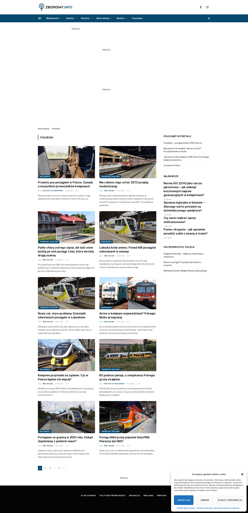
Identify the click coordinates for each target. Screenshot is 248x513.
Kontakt (162, 495)
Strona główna (43, 129)
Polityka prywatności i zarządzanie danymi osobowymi (217, 508)
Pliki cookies (88, 495)
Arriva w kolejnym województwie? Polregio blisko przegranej (127, 315)
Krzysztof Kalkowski (53, 191)
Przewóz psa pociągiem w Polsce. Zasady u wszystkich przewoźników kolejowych (65, 184)
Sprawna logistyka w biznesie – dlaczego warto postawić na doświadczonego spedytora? (184, 206)
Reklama (148, 495)
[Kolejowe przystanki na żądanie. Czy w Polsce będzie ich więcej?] (66, 355)
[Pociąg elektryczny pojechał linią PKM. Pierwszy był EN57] (127, 417)
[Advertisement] (124, 36)
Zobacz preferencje (230, 500)
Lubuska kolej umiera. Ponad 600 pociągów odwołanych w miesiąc (127, 249)
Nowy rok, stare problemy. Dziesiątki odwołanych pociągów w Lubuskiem (62, 315)
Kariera (120, 18)
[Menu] (39, 18)
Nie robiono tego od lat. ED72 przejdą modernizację (123, 184)
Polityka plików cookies (186, 508)
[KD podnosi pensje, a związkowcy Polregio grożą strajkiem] (127, 355)
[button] (242, 474)
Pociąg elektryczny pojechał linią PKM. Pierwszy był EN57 (124, 439)
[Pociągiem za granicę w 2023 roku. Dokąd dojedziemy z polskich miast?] (66, 417)
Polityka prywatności (113, 495)
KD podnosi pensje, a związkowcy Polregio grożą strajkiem (127, 377)
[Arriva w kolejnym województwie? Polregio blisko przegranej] (127, 293)
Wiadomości (52, 18)
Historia (85, 18)
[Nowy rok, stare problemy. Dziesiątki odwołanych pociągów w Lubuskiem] (66, 293)
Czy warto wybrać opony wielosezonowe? (180, 220)
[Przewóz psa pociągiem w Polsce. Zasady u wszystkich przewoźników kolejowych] (66, 162)
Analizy (70, 18)
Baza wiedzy (103, 18)
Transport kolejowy (110, 176)
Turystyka (136, 18)
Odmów (204, 500)
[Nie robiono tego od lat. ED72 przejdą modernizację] (127, 162)
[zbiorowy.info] (56, 7)
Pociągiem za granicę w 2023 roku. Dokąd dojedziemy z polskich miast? (65, 439)
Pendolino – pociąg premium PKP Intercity (183, 143)
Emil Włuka (109, 191)
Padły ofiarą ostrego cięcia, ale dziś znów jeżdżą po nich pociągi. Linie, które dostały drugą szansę (66, 251)
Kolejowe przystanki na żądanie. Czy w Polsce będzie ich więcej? (63, 377)
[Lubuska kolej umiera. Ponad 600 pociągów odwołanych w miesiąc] (127, 227)
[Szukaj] (208, 18)
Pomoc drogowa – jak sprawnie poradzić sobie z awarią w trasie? (186, 231)
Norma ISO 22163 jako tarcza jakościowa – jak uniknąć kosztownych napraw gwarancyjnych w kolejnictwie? (184, 189)
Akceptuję (183, 500)
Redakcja (134, 495)
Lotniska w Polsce (172, 165)
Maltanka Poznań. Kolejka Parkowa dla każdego (185, 271)
